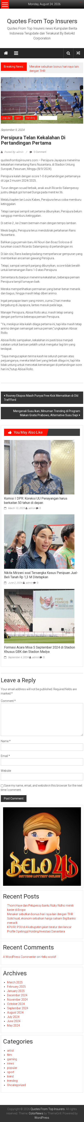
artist (10, 1050)
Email (5, 756)
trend (10, 1076)
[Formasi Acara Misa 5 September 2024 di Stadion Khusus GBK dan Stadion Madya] (39, 615)
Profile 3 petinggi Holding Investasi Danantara (36, 931)
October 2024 (16, 1004)
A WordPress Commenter (19, 956)
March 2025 (15, 982)
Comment (8, 701)
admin (31, 508)
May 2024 (13, 1025)
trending (30, 117)
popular (6, 117)
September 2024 (17, 1008)
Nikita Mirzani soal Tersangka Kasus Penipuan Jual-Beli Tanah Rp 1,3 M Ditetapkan (41, 575)
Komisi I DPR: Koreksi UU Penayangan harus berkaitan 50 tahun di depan (35, 500)
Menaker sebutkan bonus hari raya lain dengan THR (40, 914)
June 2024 (13, 1021)
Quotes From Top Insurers (42, 21)
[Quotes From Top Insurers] (6, 53)
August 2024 (15, 1012)
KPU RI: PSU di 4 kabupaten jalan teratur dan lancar (39, 927)
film (9, 1054)
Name (6, 741)
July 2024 (13, 1016)
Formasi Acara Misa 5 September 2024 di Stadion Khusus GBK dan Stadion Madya (39, 649)
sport (18, 117)
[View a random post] (78, 53)
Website (6, 770)
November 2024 (17, 999)
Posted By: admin (14, 152)
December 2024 (17, 995)
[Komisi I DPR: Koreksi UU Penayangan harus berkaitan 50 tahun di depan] (39, 467)
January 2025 (16, 991)
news (10, 1063)
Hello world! (48, 956)
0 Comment (39, 152)
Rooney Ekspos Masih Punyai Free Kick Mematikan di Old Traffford (41, 397)
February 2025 (16, 986)
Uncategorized (47, 117)
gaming (12, 1059)
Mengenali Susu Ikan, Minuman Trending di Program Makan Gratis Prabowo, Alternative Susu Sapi (46, 413)
